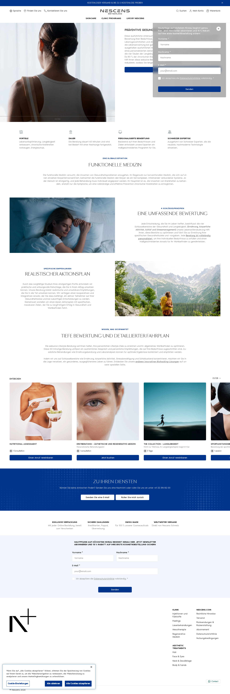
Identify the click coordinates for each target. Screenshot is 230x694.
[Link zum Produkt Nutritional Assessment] (41, 411)
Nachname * (122, 552)
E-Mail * (76, 565)
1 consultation (85, 451)
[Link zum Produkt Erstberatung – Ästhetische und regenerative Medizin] (108, 411)
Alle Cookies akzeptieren (78, 683)
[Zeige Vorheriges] (4, 119)
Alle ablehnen (53, 683)
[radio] (11, 451)
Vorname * (77, 552)
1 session (217, 451)
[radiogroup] (41, 451)
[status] (189, 59)
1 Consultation (18, 451)
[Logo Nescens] (23, 637)
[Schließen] (218, 29)
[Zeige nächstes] (111, 119)
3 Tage (150, 451)
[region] (49, 676)
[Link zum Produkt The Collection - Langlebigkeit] (175, 411)
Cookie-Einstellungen (18, 683)
